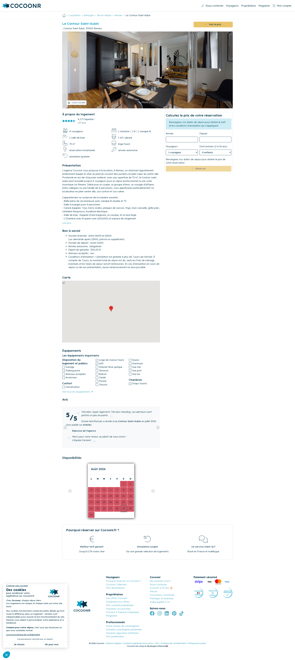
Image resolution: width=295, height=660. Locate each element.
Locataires (75, 15)
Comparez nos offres (118, 601)
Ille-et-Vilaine (104, 15)
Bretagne (89, 15)
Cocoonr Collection (116, 584)
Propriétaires (248, 5)
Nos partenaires (115, 636)
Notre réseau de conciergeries (122, 625)
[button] (75, 70)
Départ (203, 133)
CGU (157, 643)
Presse (153, 591)
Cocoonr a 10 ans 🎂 (161, 587)
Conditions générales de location (138, 643)
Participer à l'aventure (161, 598)
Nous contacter (215, 5)
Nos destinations (115, 587)
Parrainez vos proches (118, 608)
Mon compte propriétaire (120, 605)
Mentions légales (113, 643)
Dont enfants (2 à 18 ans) (213, 146)
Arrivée (169, 133)
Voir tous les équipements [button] (76, 391)
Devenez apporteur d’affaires (122, 633)
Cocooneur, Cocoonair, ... (163, 594)
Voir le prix (214, 24)
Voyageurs (232, 5)
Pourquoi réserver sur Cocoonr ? (123, 580)
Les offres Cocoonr (116, 598)
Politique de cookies (197, 643)
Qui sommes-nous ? (160, 580)
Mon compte (284, 5)
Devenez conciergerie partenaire (124, 629)
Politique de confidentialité (173, 643)
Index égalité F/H (160, 602)
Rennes (118, 15)
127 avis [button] (82, 122)
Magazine (264, 5)
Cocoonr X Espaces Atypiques (122, 612)
